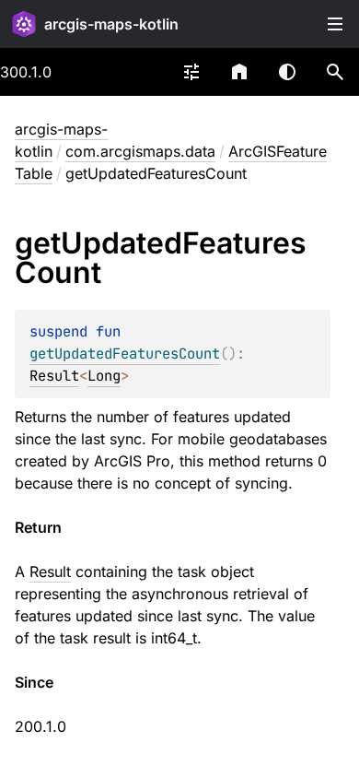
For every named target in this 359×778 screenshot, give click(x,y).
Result (54, 375)
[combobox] (191, 72)
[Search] (335, 72)
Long (104, 375)
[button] (335, 72)
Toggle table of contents (335, 24)
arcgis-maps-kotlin (111, 24)
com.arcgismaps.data (140, 151)
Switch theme (287, 72)
